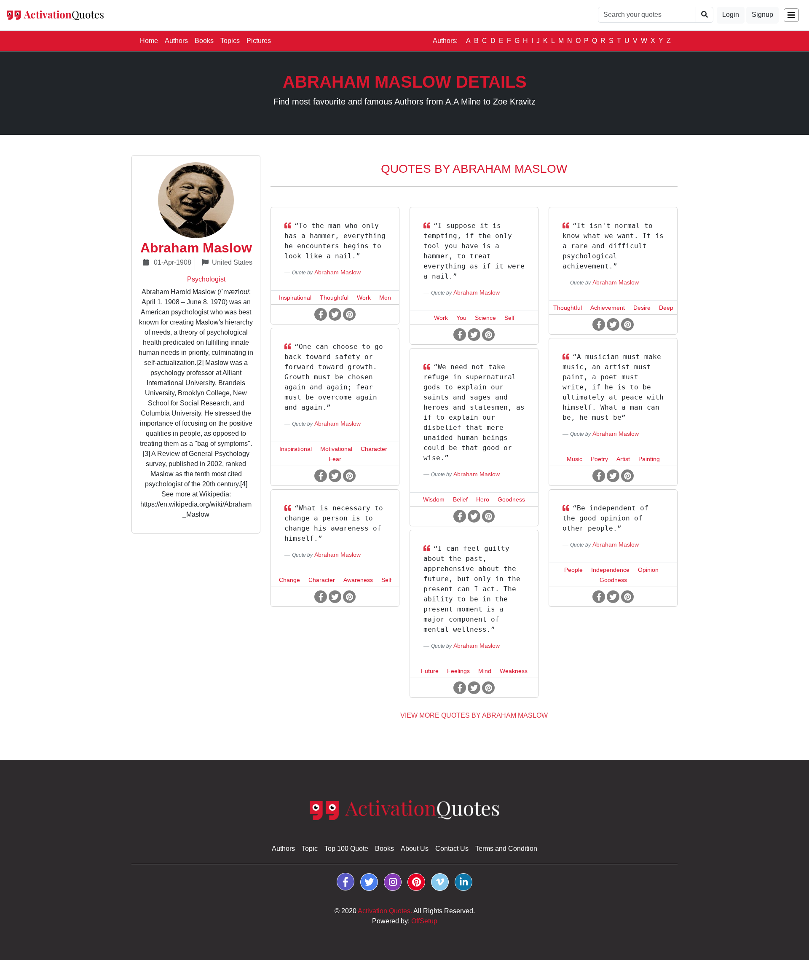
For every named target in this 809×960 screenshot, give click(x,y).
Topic (310, 848)
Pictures (258, 40)
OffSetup (424, 921)
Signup (762, 14)
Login (730, 14)
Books (204, 40)
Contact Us (452, 848)
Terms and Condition (506, 848)
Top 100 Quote (346, 848)
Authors (176, 40)
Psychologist (206, 279)
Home (150, 40)
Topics (230, 40)
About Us (415, 848)
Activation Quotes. (385, 910)
